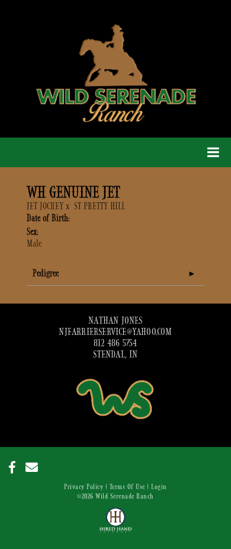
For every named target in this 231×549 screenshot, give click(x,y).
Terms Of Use (127, 487)
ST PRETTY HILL (99, 206)
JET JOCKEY (45, 206)
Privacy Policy (83, 487)
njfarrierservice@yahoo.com (115, 332)
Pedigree (46, 273)
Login (159, 487)
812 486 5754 (115, 343)
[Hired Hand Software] (116, 525)
